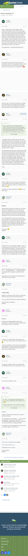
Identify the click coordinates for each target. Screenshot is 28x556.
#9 (25, 289)
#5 (25, 178)
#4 (25, 119)
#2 (25, 59)
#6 (25, 202)
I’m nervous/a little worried (11, 488)
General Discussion (12, 465)
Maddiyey (6, 471)
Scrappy (3, 15)
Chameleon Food (12, 471)
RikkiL (5, 477)
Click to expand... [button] (14, 134)
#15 (25, 438)
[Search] (26, 6)
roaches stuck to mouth (10, 464)
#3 (25, 99)
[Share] (24, 26)
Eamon (5, 465)
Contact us (3, 538)
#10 (25, 315)
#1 (25, 26)
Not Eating (6, 482)
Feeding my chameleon (10, 470)
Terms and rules (5, 541)
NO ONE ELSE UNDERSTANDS (11, 476)
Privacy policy (4, 544)
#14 (25, 392)
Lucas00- (6, 489)
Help (2, 547)
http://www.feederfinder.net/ (8, 444)
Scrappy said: (5, 123)
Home (2, 549)
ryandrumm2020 (7, 483)
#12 (25, 361)
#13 (25, 377)
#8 (25, 265)
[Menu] (1, 6)
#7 (25, 242)
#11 (25, 336)
